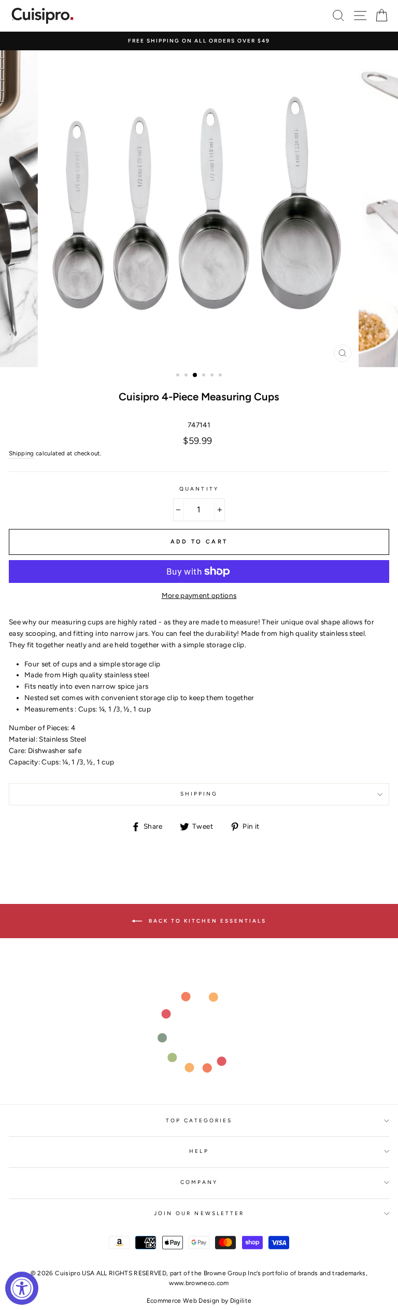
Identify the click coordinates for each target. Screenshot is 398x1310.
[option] (199, 41)
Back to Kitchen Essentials (206, 920)
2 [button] (187, 376)
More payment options (199, 595)
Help (198, 1151)
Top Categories (199, 1120)
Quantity (198, 488)
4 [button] (204, 376)
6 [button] (221, 376)
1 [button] (178, 376)
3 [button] (195, 375)
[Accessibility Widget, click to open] (21, 1288)
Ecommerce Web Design (183, 1300)
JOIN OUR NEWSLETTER (199, 1213)
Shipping (21, 453)
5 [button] (213, 376)
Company (199, 1182)
